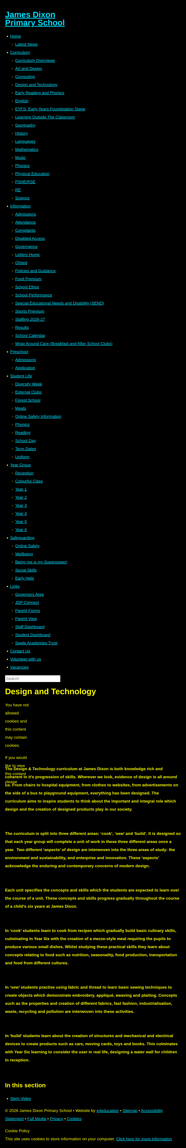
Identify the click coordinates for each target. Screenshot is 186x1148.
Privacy (56, 1118)
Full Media (36, 1118)
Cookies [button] (74, 1118)
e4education (108, 1110)
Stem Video (20, 1098)
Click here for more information (144, 1139)
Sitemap (129, 1110)
